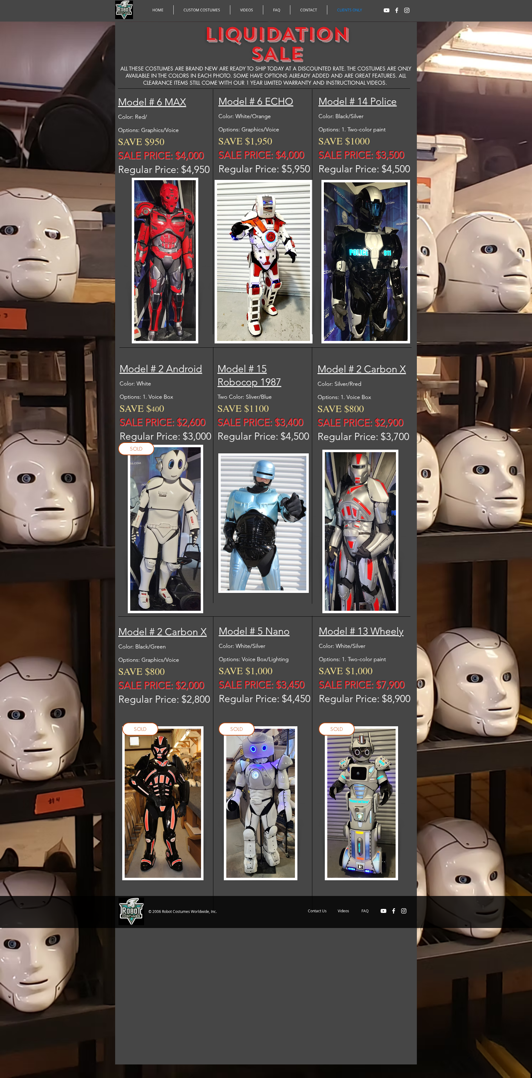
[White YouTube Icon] (386, 10)
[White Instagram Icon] (406, 10)
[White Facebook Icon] (396, 10)
